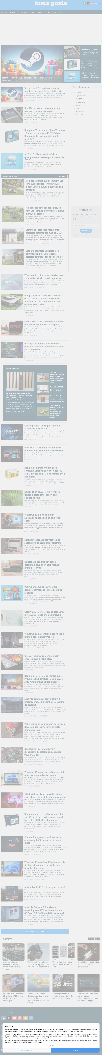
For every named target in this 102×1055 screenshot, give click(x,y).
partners (15, 1029)
